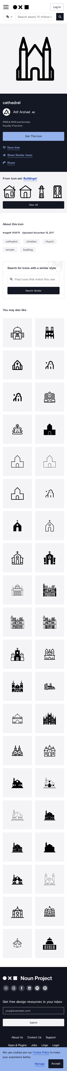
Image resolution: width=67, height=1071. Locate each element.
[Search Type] (9, 16)
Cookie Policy (41, 1052)
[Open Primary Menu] (6, 7)
